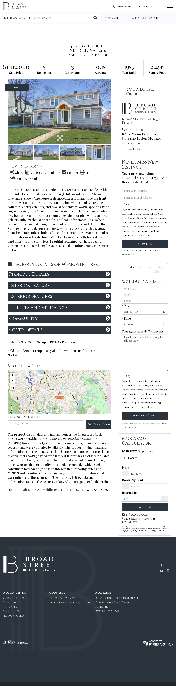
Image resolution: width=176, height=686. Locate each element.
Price (125, 467)
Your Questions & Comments (142, 331)
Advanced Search (145, 18)
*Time (126, 318)
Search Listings (14, 598)
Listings (25, 489)
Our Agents (131, 149)
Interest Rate (131, 493)
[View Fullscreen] (12, 387)
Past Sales (10, 607)
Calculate (145, 507)
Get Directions (99, 424)
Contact (145, 6)
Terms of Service (127, 427)
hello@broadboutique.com (70, 602)
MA (37, 489)
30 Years (147, 451)
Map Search (113, 18)
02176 (80, 489)
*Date (126, 306)
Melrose (67, 489)
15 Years (131, 458)
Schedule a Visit (156, 269)
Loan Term (129, 451)
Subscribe (145, 244)
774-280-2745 (123, 6)
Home (12, 489)
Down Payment (132, 480)
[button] (95, 18)
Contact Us (131, 143)
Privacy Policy (145, 235)
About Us (9, 602)
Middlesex (50, 489)
